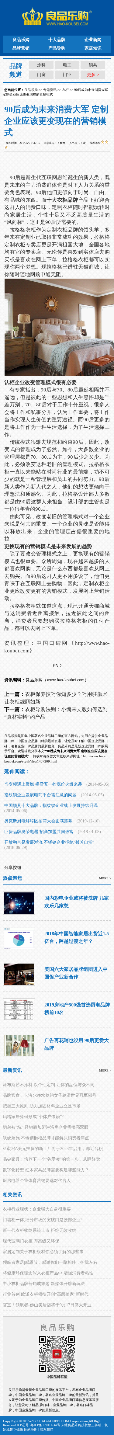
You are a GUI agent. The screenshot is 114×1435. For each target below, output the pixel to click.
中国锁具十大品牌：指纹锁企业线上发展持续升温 (51, 805)
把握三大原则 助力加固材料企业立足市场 (42, 1106)
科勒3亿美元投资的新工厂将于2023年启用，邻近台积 (53, 1148)
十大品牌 (56, 39)
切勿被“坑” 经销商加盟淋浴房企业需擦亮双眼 (45, 1127)
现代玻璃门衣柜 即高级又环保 (31, 1241)
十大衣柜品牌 (62, 200)
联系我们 (46, 1429)
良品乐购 (20, 39)
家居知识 (93, 48)
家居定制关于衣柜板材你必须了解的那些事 (43, 1251)
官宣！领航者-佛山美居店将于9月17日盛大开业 (47, 1305)
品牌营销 (20, 48)
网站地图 (30, 1429)
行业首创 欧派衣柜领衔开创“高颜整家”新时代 (45, 1294)
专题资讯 (50, 90)
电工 (67, 65)
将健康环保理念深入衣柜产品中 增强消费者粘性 (48, 1273)
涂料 (41, 65)
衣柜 (65, 90)
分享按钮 (12, 867)
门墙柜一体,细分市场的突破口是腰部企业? (42, 1220)
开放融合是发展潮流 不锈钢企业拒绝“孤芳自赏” (49, 842)
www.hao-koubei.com (66, 680)
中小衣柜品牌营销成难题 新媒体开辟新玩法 (44, 1283)
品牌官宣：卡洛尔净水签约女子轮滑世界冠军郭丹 (49, 1095)
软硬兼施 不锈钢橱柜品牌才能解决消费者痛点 (46, 1138)
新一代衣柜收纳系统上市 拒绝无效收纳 (39, 1230)
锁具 (93, 65)
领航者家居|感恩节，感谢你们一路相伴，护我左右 (50, 1262)
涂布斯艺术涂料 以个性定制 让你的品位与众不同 (49, 1084)
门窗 (41, 74)
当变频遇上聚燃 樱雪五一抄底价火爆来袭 (43, 784)
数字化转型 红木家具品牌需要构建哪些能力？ (46, 1170)
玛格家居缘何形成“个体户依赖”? (33, 1116)
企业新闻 (93, 39)
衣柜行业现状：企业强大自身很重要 (37, 1209)
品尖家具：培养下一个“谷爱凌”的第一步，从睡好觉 (51, 1159)
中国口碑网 (52, 643)
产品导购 (56, 48)
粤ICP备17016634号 (45, 1425)
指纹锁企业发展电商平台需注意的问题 (40, 795)
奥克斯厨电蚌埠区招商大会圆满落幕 (38, 821)
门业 (67, 74)
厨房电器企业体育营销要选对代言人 (37, 1180)
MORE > (105, 878)
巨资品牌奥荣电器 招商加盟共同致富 (39, 831)
